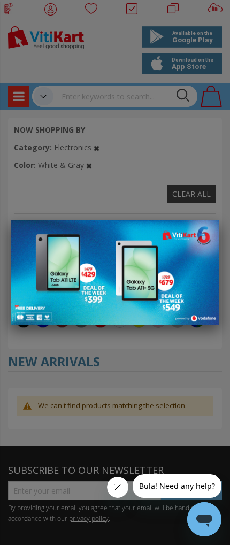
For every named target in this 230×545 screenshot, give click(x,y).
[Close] (204, 234)
